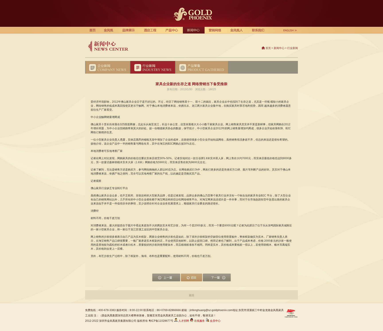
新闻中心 (279, 48)
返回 (191, 295)
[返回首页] (191, 13)
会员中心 (215, 320)
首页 (268, 48)
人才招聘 (183, 320)
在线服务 (199, 320)
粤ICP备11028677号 (161, 320)
